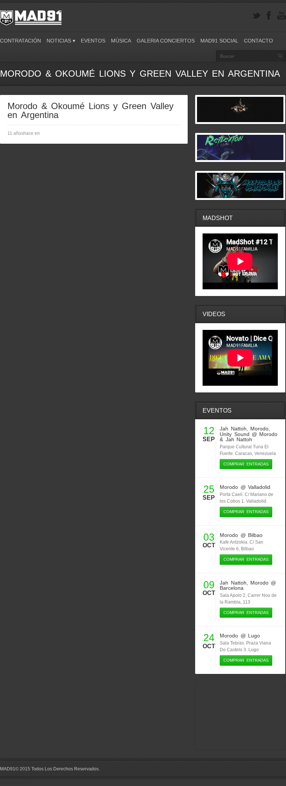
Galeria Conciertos (166, 41)
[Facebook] (268, 15)
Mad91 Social (219, 41)
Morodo (259, 429)
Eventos (93, 41)
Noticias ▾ (61, 41)
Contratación (20, 41)
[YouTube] (281, 15)
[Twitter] (256, 15)
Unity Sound (234, 434)
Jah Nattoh (233, 429)
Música (121, 41)
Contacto (258, 41)
